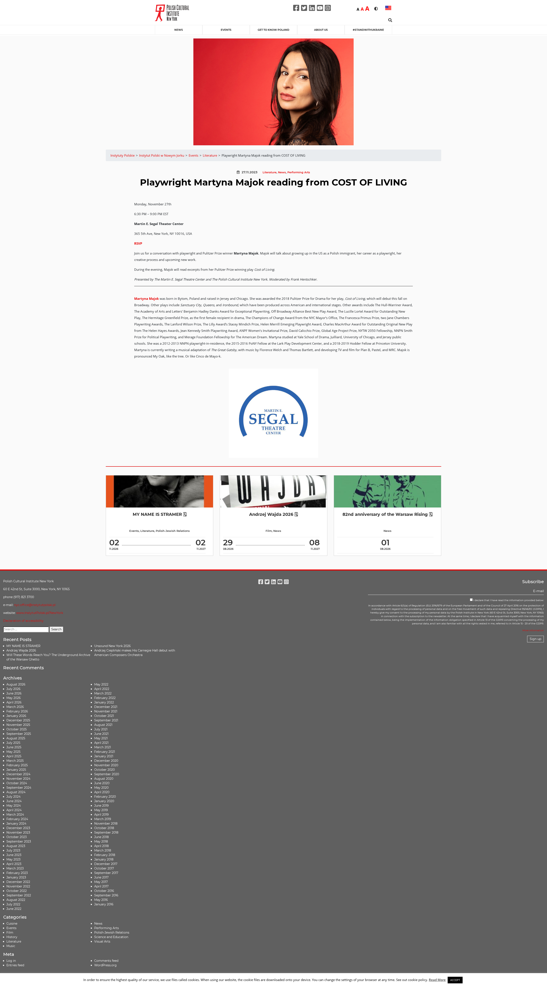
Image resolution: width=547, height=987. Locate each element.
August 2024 (15, 792)
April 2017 (101, 886)
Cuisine (11, 923)
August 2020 (103, 779)
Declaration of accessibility (23, 621)
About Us (321, 29)
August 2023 (15, 846)
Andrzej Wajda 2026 (21, 650)
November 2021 (105, 711)
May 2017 (101, 882)
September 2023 (18, 841)
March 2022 (103, 693)
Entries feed (15, 965)
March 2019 (102, 819)
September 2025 (18, 734)
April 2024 (14, 810)
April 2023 (13, 864)
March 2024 (15, 814)
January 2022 (104, 702)
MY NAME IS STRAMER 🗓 (160, 514)
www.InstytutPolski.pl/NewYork (39, 613)
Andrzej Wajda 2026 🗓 (273, 514)
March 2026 (15, 707)
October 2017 (104, 868)
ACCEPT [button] (455, 980)
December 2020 (106, 761)
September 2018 (106, 832)
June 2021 (101, 734)
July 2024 (13, 797)
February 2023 (17, 873)
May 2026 (13, 698)
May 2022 (101, 684)
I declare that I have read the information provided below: (508, 600)
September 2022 (18, 895)
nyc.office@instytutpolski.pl (35, 605)
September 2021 (106, 720)
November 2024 (18, 779)
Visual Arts (102, 941)
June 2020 (101, 783)
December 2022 (18, 882)
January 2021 (103, 756)
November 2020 (106, 765)
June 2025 (13, 747)
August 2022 (15, 900)
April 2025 (13, 756)
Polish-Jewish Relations (173, 530)
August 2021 (103, 725)
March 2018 (102, 850)
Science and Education (111, 937)
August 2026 (15, 684)
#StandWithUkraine (368, 29)
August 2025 (15, 738)
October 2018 (104, 828)
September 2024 (18, 788)
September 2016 (106, 895)
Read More (437, 980)
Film (269, 530)
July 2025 (13, 743)
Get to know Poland (273, 29)
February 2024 (17, 819)
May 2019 (101, 810)
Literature (269, 172)
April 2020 (101, 792)
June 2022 (13, 909)
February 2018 (104, 855)
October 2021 (104, 716)
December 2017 (105, 864)
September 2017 (106, 873)
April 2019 (101, 814)
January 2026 (16, 716)
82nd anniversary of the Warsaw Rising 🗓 (387, 514)
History (11, 937)
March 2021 (102, 747)
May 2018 (101, 841)
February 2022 (105, 698)
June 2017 (101, 877)
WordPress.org (105, 965)
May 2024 (13, 806)
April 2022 (101, 689)
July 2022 (13, 904)
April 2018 (101, 846)
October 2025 (16, 729)
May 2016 (101, 900)
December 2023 (18, 828)
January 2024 (16, 823)
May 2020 (101, 788)
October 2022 (16, 891)
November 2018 (106, 823)
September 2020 (106, 774)
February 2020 (105, 797)
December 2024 (18, 774)
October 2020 (104, 770)
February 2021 (104, 752)
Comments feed (106, 961)
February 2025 (17, 765)
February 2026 (17, 711)
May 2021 (101, 738)
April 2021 (101, 743)
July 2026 (13, 689)
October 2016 (104, 891)
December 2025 (18, 720)
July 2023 (13, 850)
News (178, 29)
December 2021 (105, 707)
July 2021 (100, 729)
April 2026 (14, 702)
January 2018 (103, 859)
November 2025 (18, 725)
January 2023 (16, 877)
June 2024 (14, 801)
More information (533, 630)
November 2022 (18, 886)
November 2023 (18, 832)
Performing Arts (298, 172)
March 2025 (15, 761)
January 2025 (16, 770)
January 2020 (104, 801)
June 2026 (14, 693)
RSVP (138, 243)
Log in (11, 961)
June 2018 (101, 837)
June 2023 (13, 855)
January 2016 (103, 904)
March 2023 (15, 868)
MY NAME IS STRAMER (23, 646)
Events (226, 29)
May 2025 (13, 752)
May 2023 (13, 859)
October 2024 (16, 783)
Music (10, 946)
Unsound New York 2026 (112, 646)
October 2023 (16, 837)
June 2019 (101, 806)
